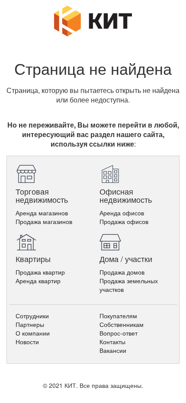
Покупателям (118, 315)
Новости (27, 341)
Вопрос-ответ (118, 333)
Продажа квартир (40, 272)
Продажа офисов (123, 221)
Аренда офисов (121, 212)
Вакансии (112, 350)
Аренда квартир (38, 280)
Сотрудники (32, 315)
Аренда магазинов (42, 212)
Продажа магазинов (44, 221)
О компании (33, 333)
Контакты (112, 341)
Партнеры (30, 324)
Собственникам (121, 324)
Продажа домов (121, 272)
